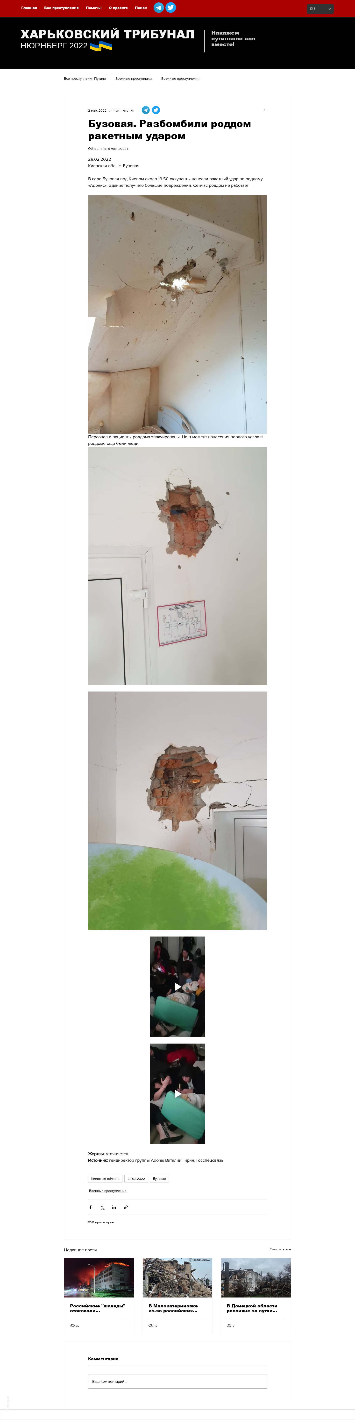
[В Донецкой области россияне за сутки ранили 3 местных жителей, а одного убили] (256, 1277)
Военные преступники (133, 78)
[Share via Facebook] (90, 1207)
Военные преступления (180, 78)
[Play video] (177, 987)
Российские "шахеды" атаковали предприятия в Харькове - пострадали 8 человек (98, 1308)
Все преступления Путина (85, 78)
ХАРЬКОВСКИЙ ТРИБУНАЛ (108, 34)
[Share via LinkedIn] (114, 1207)
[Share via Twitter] (102, 1207)
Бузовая (159, 1179)
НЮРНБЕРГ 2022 (54, 45)
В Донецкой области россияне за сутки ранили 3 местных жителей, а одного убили (252, 1308)
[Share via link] (126, 1207)
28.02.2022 (136, 1179)
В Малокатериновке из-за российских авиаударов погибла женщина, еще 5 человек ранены (174, 1308)
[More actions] (264, 110)
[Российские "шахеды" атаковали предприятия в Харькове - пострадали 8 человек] (99, 1277)
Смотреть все (280, 1249)
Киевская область (105, 1179)
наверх (8, 1404)
